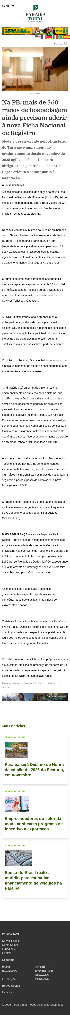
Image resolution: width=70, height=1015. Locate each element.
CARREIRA (42, 966)
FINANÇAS (9, 978)
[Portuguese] (61, 36)
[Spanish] (67, 36)
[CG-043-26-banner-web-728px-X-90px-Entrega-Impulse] (35, 30)
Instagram (8, 992)
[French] (44, 36)
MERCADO (42, 978)
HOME (6, 966)
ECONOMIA (9, 970)
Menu (5, 6)
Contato (7, 953)
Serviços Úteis (11, 940)
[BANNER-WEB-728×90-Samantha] (35, 696)
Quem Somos (10, 944)
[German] (50, 36)
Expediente (9, 949)
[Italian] (55, 36)
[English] (38, 36)
